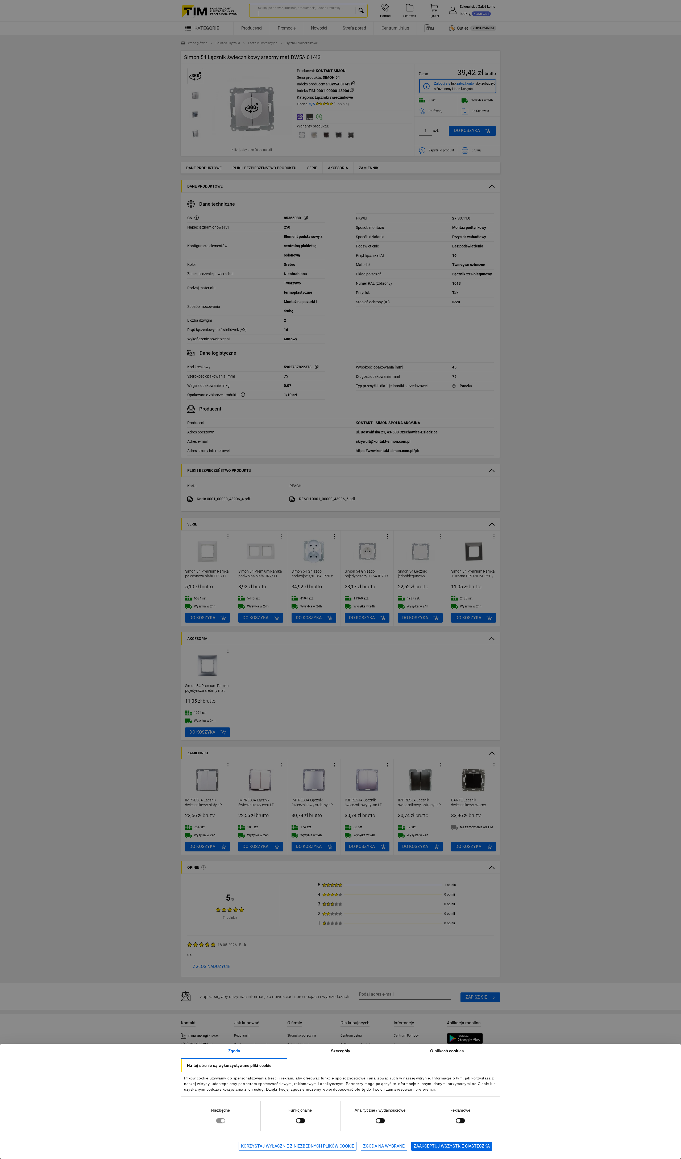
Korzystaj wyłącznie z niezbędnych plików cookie (297, 1146)
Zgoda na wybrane (384, 1146)
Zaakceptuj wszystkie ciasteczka (452, 1146)
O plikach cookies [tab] (447, 1051)
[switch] (300, 1120)
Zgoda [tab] (234, 1051)
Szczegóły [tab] (340, 1051)
